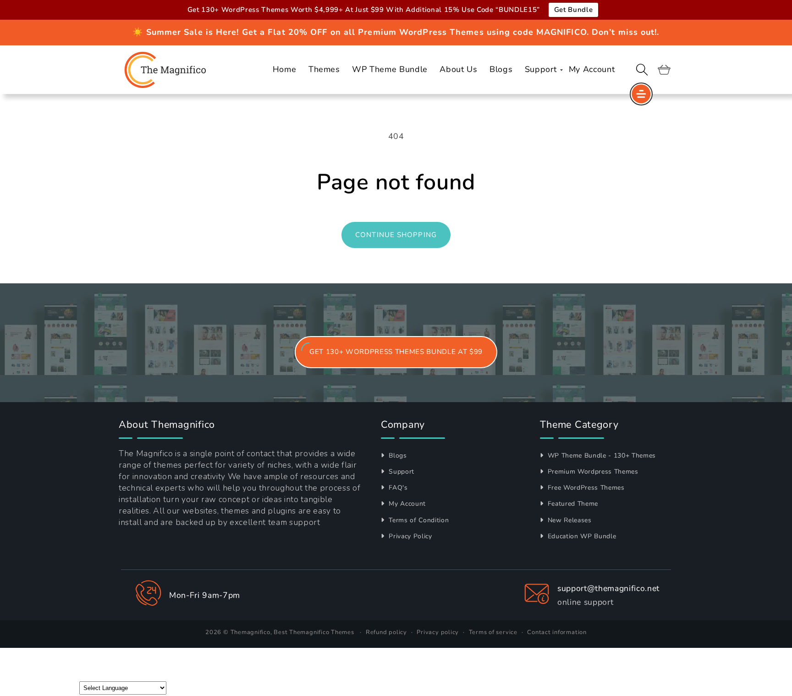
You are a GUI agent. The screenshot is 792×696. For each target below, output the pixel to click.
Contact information (557, 632)
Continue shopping (396, 234)
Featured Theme (571, 503)
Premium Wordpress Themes (591, 471)
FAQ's (397, 487)
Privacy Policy (409, 536)
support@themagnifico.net (608, 588)
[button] (642, 70)
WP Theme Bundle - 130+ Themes (600, 455)
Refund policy (386, 632)
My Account (406, 503)
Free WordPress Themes (585, 487)
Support (400, 471)
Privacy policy (438, 632)
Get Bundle (573, 9)
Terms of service (493, 632)
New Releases (568, 520)
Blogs (397, 455)
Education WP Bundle (580, 536)
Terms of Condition (418, 520)
